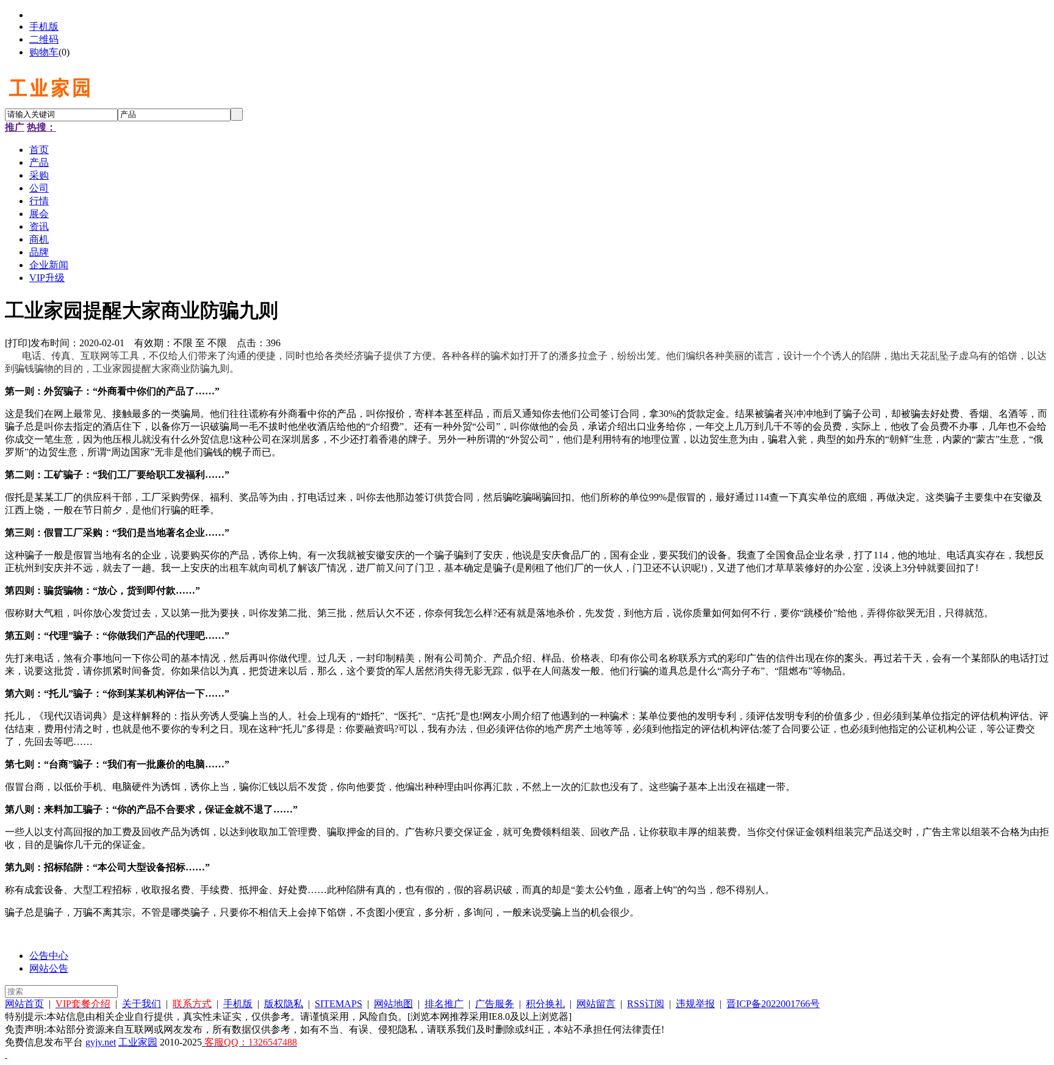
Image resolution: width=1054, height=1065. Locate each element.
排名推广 (444, 1004)
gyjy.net (100, 1042)
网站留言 (595, 1004)
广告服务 (494, 1004)
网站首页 (24, 1004)
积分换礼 (545, 1004)
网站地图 (393, 1004)
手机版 (44, 26)
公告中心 (48, 955)
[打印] (17, 343)
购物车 (44, 52)
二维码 (44, 39)
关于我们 (141, 1004)
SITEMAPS (338, 1004)
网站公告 (48, 968)
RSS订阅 (645, 1004)
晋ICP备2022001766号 (773, 1004)
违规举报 (695, 1004)
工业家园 (137, 1042)
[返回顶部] (6, 1054)
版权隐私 (283, 1004)
